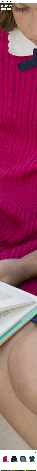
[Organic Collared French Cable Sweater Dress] (5, 459)
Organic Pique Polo (32, 464)
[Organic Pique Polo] (32, 459)
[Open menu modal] (35, 1)
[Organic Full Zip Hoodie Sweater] (14, 459)
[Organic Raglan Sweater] (23, 459)
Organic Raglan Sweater (23, 464)
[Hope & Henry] (6, 1)
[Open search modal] (31, 1)
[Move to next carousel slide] (35, 452)
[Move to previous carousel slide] (33, 453)
